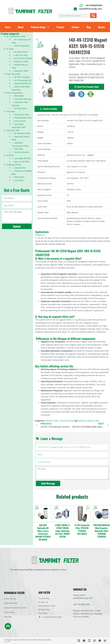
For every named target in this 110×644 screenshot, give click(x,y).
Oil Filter (10, 155)
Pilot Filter (18, 149)
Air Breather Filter (22, 133)
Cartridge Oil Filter (22, 158)
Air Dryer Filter (21, 52)
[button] (37, 39)
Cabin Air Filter (21, 55)
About (20, 27)
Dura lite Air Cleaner (23, 58)
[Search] (93, 15)
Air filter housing (21, 77)
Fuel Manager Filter (23, 117)
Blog (89, 27)
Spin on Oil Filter (21, 161)
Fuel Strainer (20, 121)
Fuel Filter (10, 111)
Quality (101, 27)
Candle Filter (20, 167)
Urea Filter (19, 180)
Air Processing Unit (22, 80)
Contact (75, 27)
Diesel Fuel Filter (21, 114)
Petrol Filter (19, 177)
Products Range (38, 27)
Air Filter (10, 49)
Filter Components (14, 93)
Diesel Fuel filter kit (23, 83)
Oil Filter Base (20, 108)
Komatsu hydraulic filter (88, 420)
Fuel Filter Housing (22, 99)
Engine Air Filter (21, 61)
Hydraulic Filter (13, 130)
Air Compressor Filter (15, 36)
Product (60, 27)
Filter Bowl (19, 95)
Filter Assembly (13, 74)
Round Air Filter (21, 71)
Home (7, 27)
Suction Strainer (21, 152)
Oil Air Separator (21, 45)
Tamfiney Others (13, 164)
